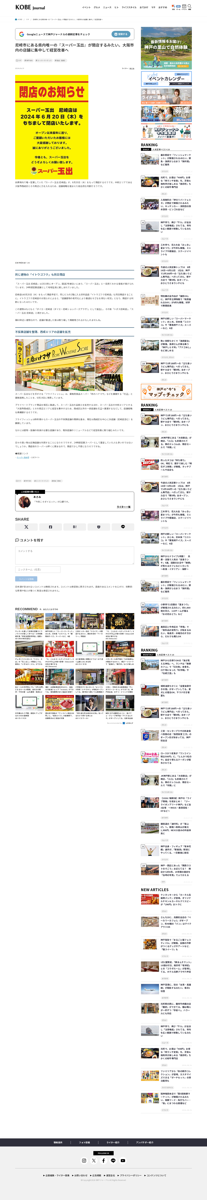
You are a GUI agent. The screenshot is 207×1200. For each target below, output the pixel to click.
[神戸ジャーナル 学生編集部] (166, 139)
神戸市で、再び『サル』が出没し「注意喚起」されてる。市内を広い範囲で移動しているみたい (176, 227)
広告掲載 (96, 1175)
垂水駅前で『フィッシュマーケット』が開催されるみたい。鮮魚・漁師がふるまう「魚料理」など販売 (176, 159)
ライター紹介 (113, 1142)
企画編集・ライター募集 (57, 1175)
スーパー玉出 (22, 457)
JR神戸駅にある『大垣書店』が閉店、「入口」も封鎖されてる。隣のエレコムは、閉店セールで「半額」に (176, 442)
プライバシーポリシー (131, 1175)
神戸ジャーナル (102, 1180)
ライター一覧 (123, 506)
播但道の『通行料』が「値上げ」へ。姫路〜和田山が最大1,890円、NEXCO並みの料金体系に (176, 828)
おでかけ (144, 7)
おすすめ (163, 7)
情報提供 (58, 1142)
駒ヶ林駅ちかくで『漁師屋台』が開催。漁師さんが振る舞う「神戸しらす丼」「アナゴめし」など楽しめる (176, 345)
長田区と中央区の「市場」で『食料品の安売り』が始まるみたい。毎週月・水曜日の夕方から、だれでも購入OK (176, 631)
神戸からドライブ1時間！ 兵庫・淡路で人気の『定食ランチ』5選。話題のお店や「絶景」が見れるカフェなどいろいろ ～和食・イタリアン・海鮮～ (176, 563)
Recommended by (114, 723)
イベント (86, 7)
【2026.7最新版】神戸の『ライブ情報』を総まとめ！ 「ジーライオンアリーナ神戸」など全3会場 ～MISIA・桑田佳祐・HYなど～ (176, 804)
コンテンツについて (156, 1175)
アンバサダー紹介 (144, 1142)
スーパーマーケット (45, 60)
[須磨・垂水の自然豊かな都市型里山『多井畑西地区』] (166, 69)
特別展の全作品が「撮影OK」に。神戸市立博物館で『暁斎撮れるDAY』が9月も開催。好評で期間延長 (176, 300)
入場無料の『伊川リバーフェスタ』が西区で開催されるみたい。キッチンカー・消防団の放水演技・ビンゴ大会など (176, 204)
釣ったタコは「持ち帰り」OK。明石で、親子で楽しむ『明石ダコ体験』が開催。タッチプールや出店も (176, 465)
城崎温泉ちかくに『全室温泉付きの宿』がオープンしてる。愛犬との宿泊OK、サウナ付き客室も (176, 690)
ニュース (107, 7)
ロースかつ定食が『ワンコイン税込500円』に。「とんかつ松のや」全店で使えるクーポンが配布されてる (176, 758)
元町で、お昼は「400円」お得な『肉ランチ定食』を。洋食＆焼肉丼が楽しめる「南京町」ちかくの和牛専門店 (176, 182)
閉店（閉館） (61, 60)
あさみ (132, 68)
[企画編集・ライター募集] (166, 104)
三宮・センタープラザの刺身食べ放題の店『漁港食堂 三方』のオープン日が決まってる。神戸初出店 (176, 735)
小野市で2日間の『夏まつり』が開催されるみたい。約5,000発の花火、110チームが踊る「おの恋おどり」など (175, 609)
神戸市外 (29, 60)
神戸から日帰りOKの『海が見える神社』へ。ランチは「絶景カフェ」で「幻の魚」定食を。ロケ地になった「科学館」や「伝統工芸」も (176, 667)
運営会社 (110, 1175)
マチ (153, 7)
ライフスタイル (129, 7)
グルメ (97, 7)
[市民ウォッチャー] (166, 122)
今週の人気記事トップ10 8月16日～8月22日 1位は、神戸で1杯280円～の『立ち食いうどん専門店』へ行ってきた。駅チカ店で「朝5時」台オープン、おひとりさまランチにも (176, 275)
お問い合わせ (80, 1175)
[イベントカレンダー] (166, 87)
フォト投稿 (84, 1142)
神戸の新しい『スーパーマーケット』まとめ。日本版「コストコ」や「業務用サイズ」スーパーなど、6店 (176, 323)
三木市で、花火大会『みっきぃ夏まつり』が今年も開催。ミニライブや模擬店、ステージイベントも (176, 249)
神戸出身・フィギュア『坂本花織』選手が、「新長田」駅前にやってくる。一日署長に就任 (176, 849)
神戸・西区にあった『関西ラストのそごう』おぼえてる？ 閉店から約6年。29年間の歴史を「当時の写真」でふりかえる (176, 870)
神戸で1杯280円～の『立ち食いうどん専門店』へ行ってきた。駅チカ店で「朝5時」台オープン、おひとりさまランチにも (176, 368)
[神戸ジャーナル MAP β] (166, 399)
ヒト (116, 7)
